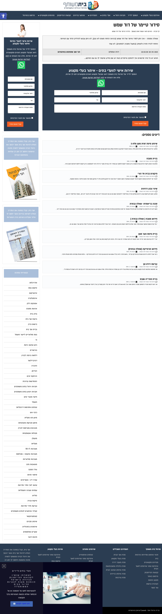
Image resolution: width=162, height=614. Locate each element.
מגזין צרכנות (120, 577)
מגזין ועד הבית (120, 554)
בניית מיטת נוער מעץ (147, 234)
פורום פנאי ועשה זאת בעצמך (141, 31)
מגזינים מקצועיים (151, 562)
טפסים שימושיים (86, 554)
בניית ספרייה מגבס (148, 279)
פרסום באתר (153, 576)
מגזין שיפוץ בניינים (118, 573)
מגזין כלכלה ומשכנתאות (116, 566)
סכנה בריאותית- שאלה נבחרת (143, 203)
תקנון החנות (153, 580)
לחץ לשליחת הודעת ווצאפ (93, 77)
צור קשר (154, 587)
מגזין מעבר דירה (119, 562)
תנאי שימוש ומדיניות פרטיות (146, 554)
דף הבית (156, 31)
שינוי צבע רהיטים (149, 188)
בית (156, 558)
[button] (3, 16)
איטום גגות (56, 561)
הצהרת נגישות (152, 584)
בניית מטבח (152, 158)
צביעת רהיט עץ (150, 264)
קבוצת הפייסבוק (151, 572)
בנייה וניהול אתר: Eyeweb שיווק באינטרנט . (143, 610)
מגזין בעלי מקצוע (118, 558)
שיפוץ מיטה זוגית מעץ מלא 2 (144, 143)
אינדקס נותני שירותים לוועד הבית (147, 567)
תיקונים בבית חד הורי (147, 173)
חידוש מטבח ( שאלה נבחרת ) (143, 218)
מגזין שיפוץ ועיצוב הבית (116, 570)
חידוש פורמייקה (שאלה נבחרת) (142, 249)
